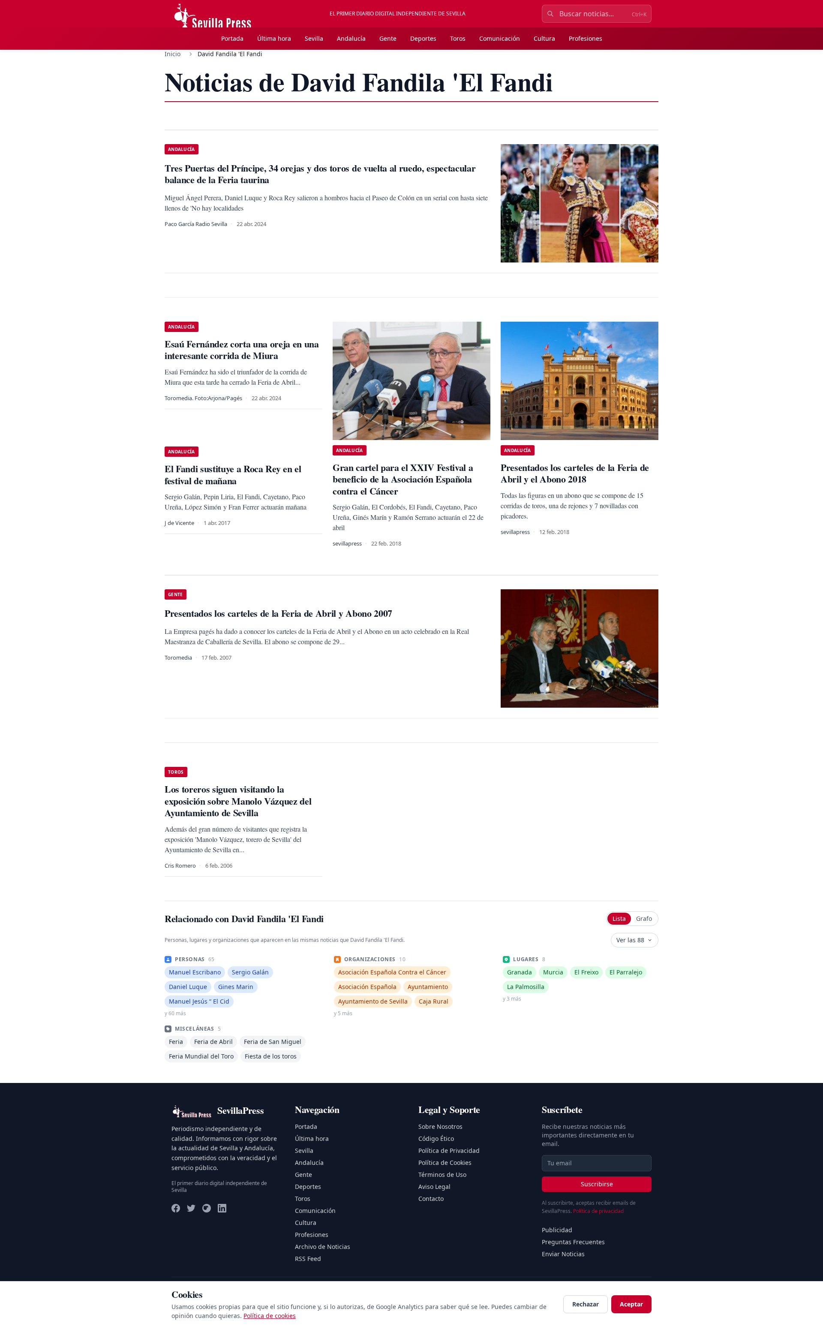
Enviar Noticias (563, 1254)
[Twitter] (191, 1208)
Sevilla (314, 38)
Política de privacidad (598, 1211)
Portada (232, 38)
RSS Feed (308, 1259)
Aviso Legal (434, 1186)
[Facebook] (175, 1208)
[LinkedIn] (222, 1208)
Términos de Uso (442, 1174)
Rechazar (585, 1304)
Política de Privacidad (449, 1150)
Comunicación (499, 38)
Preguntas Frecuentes (573, 1242)
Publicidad (557, 1230)
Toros (458, 38)
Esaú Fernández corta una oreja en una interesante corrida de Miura (242, 350)
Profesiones (585, 38)
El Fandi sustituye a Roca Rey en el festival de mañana (233, 474)
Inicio (172, 54)
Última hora (274, 38)
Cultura (544, 38)
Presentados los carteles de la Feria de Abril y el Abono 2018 (575, 473)
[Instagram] (206, 1208)
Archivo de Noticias (322, 1247)
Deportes (423, 38)
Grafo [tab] (644, 918)
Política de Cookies (445, 1162)
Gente (387, 38)
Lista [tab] (619, 918)
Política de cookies (269, 1316)
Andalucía (351, 38)
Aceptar (631, 1304)
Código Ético (436, 1138)
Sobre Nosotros (440, 1126)
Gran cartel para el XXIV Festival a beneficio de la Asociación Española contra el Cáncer (403, 479)
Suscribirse (597, 1184)
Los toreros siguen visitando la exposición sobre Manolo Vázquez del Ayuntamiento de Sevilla (238, 801)
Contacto (431, 1198)
